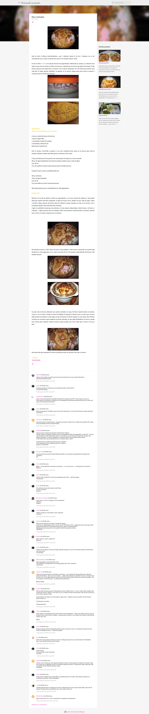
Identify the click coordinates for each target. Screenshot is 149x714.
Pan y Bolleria (36, 360)
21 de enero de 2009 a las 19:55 (45, 584)
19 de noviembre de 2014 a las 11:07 (47, 701)
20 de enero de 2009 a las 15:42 (45, 542)
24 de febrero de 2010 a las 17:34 (46, 669)
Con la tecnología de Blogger (75, 712)
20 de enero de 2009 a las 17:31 (45, 555)
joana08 (38, 660)
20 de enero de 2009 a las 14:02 (45, 532)
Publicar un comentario (39, 704)
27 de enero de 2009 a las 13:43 (45, 606)
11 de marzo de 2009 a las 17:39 (45, 632)
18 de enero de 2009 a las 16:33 (45, 415)
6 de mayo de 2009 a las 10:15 (45, 643)
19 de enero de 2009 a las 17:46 (45, 505)
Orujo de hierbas (103, 115)
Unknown (39, 419)
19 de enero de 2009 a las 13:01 (45, 470)
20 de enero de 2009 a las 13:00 (46, 516)
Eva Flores (39, 451)
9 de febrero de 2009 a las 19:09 (46, 622)
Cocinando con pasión (30, 2)
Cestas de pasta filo (104, 63)
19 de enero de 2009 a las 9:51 (45, 459)
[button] (33, 22)
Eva (37, 637)
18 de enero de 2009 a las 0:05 (45, 381)
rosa (37, 685)
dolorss (38, 430)
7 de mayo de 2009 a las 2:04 (45, 656)
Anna (38, 385)
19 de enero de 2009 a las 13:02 (45, 493)
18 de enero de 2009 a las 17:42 (45, 426)
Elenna (38, 536)
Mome (38, 374)
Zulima (38, 588)
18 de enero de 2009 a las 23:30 (45, 447)
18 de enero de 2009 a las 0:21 (45, 392)
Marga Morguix (41, 559)
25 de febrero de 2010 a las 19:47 (46, 680)
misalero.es (40, 396)
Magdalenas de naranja (105, 89)
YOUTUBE (44, 63)
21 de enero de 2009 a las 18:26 (45, 567)
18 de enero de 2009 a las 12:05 (45, 404)
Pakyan (38, 611)
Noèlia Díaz (39, 696)
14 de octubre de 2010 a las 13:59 (46, 691)
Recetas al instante (42, 498)
